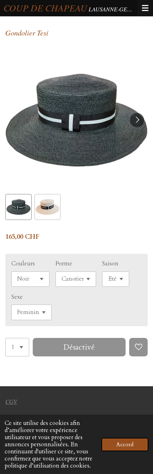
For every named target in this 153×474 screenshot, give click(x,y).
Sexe (17, 297)
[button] (18, 207)
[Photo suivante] (137, 120)
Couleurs (23, 264)
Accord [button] (124, 444)
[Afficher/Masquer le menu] (145, 8)
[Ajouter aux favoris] (138, 347)
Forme (64, 264)
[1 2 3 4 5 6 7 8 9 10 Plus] (17, 347)
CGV (11, 401)
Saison (110, 264)
